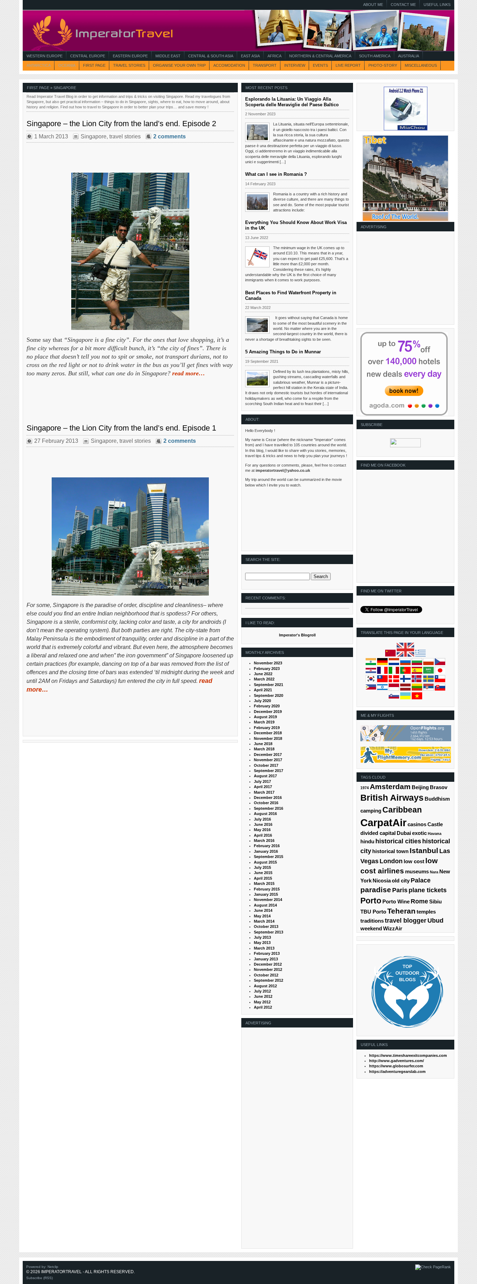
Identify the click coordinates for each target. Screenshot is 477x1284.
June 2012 (263, 996)
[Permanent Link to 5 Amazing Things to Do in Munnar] (257, 379)
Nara (434, 872)
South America (374, 56)
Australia (408, 56)
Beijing (420, 787)
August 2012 (265, 986)
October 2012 (266, 975)
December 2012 (268, 964)
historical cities (398, 841)
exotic (419, 833)
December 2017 (268, 754)
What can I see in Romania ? (276, 174)
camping (370, 811)
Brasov (438, 787)
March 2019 (264, 722)
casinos (417, 824)
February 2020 (267, 706)
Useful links (437, 4)
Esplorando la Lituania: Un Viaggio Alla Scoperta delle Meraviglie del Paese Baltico (292, 101)
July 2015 (262, 867)
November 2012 (268, 969)
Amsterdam (390, 786)
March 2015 (264, 883)
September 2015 (268, 856)
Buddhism (437, 799)
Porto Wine (396, 901)
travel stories (129, 65)
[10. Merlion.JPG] (130, 536)
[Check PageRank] (433, 1267)
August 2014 (265, 905)
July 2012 (262, 991)
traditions (372, 921)
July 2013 (262, 937)
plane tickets (428, 890)
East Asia (250, 56)
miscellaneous (421, 65)
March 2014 (264, 921)
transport (265, 65)
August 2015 (265, 862)
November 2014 (268, 899)
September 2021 (268, 685)
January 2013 (266, 959)
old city (401, 880)
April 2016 (263, 835)
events (320, 65)
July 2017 (262, 781)
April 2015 (263, 878)
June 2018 (263, 744)
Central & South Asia (210, 56)
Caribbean (402, 809)
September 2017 (268, 771)
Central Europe (87, 56)
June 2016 (263, 824)
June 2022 (263, 674)
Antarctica (39, 65)
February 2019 (267, 728)
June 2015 (263, 873)
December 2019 (268, 711)
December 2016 (268, 797)
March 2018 (264, 749)
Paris (400, 890)
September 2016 (268, 808)
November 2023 (268, 663)
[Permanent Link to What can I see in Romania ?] (257, 202)
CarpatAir (383, 822)
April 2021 (263, 690)
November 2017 (268, 760)
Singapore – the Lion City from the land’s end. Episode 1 (121, 428)
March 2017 (264, 792)
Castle (435, 824)
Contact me (403, 4)
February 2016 (267, 846)
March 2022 (264, 679)
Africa (274, 56)
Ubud (435, 920)
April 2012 (263, 1007)
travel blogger (405, 920)
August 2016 (265, 813)
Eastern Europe (130, 56)
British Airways (392, 797)
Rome (419, 901)
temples (426, 912)
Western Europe (45, 56)
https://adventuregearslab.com (397, 1071)
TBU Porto (373, 912)
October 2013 (266, 926)
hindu (367, 841)
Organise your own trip (179, 65)
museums (417, 871)
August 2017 (265, 776)
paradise (375, 890)
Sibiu (435, 901)
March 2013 (264, 948)
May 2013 (262, 942)
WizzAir (392, 928)
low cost (414, 861)
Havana (434, 833)
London (391, 861)
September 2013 (268, 932)
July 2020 (262, 701)
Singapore (94, 136)
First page (94, 65)
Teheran (401, 911)
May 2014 (262, 916)
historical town (390, 851)
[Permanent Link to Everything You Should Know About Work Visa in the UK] (257, 256)
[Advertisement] (404, 280)
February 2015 (267, 889)
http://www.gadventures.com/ (396, 1061)
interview (294, 65)
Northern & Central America (320, 56)
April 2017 (263, 787)
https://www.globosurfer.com (396, 1066)
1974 (364, 788)
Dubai (404, 833)
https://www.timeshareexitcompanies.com (408, 1055)
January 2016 (266, 851)
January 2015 (266, 894)
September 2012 (268, 980)
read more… (188, 373)
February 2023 (267, 668)
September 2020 (268, 695)
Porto (370, 900)
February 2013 (267, 953)
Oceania (66, 65)
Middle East (168, 56)
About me (373, 4)
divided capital (378, 833)
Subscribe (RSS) (39, 1278)
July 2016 (262, 819)
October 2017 (266, 765)
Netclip (52, 1267)
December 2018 (268, 733)
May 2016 (262, 830)
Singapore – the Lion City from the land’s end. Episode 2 (121, 123)
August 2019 (265, 717)
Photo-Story (382, 65)
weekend (371, 928)
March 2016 (264, 840)
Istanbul (424, 850)
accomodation (229, 65)
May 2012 (262, 1002)
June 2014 (263, 910)
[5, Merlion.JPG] (130, 251)
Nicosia (382, 880)
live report (348, 65)
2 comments (169, 136)
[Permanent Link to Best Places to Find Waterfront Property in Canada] (257, 325)
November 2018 (268, 738)
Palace (421, 880)
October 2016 (266, 803)
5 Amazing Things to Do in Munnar (283, 351)
